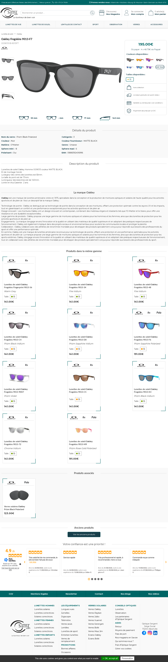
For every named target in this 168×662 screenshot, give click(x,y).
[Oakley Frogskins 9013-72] (19, 438)
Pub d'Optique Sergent (125, 645)
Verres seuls (66, 624)
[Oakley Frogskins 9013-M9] (84, 438)
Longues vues (67, 609)
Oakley (19, 34)
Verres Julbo (93, 616)
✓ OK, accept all (110, 658)
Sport (96, 24)
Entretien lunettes (69, 635)
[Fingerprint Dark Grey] (131, 60)
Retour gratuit (45, 2)
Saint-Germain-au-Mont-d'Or (155, 2)
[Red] (150, 60)
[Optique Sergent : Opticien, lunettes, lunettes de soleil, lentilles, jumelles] (9, 13)
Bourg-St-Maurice (135, 2)
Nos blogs (126, 594)
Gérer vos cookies (123, 648)
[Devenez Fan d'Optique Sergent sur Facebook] (144, 632)
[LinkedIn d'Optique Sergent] (155, 632)
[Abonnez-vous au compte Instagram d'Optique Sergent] (150, 632)
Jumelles (65, 613)
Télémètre (66, 620)
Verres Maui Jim (95, 631)
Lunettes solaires (42, 609)
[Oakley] (11, 260)
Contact (99, 594)
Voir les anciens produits (84, 534)
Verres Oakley (94, 609)
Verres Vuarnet (95, 620)
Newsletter (71, 594)
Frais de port (120, 634)
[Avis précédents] (24, 562)
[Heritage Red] (140, 60)
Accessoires (156, 24)
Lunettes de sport (69, 631)
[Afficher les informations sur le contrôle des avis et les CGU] (20, 564)
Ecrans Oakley (94, 635)
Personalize (127, 658)
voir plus (32, 562)
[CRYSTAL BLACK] (140, 67)
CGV (11, 594)
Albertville (115, 2)
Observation (115, 24)
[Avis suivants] (166, 562)
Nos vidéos (153, 594)
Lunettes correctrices (44, 613)
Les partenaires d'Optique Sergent (123, 617)
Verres (136, 24)
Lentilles (65, 627)
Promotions (68, 645)
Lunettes (119, 609)
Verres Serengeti (96, 624)
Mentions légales (39, 594)
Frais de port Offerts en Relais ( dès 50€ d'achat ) (20, 2)
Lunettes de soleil (41, 24)
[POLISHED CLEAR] (150, 67)
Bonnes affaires (68, 648)
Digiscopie (66, 616)
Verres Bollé (93, 627)
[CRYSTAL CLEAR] (131, 67)
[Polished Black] (160, 60)
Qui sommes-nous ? (124, 641)
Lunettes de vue (13, 24)
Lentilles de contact (71, 24)
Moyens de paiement (125, 630)
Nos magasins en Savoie (126, 637)
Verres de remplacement (68, 639)
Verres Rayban (94, 613)
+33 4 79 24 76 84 (61, 2)
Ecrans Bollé (93, 638)
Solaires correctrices (43, 616)
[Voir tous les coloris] (160, 67)
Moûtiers (123, 2)
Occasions (65, 652)
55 (130, 79)
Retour (118, 626)
